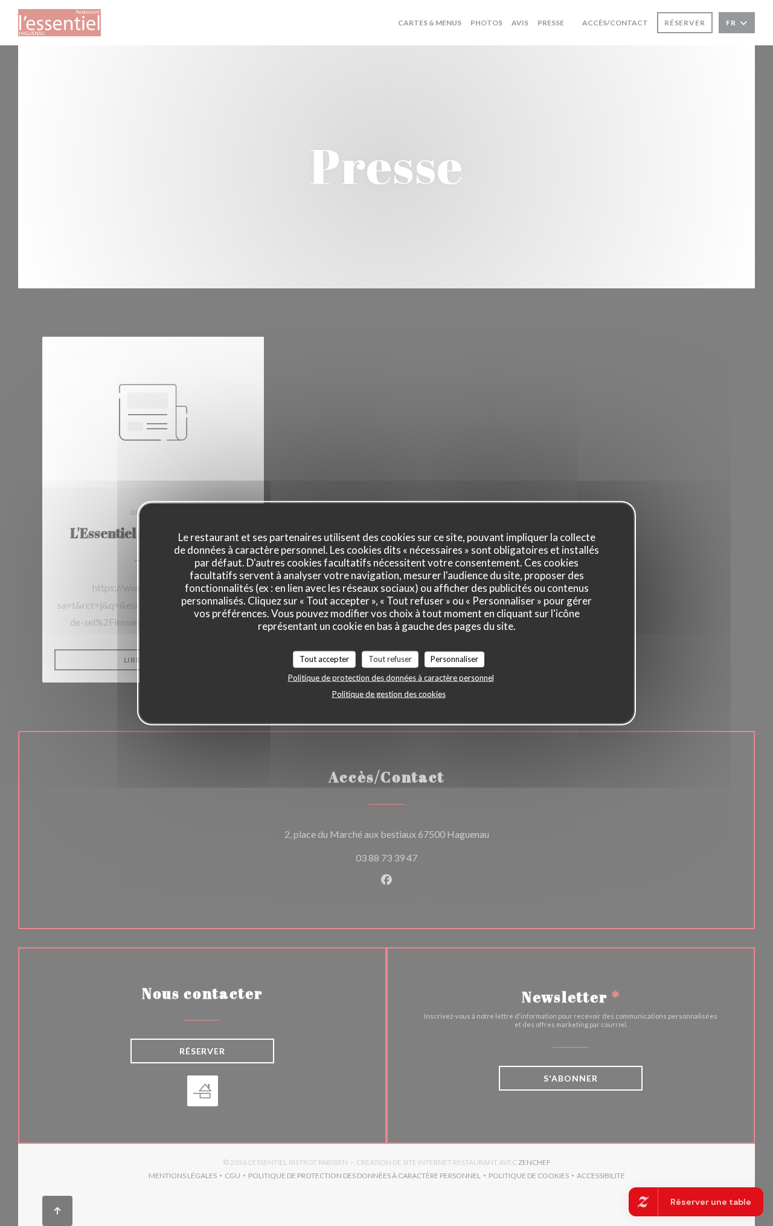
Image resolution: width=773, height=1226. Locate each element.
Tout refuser (390, 659)
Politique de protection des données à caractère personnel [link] (391, 677)
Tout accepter (324, 659)
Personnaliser (454, 659)
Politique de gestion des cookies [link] (389, 693)
